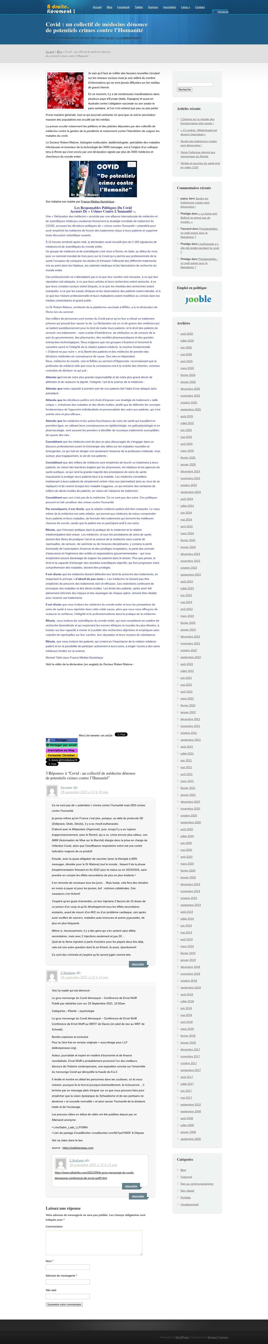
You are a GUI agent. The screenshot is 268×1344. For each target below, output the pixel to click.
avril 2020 (186, 856)
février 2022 (187, 705)
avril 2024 (186, 526)
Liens (185, 7)
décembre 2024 (190, 471)
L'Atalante (68, 972)
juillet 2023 (187, 588)
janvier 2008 (188, 1132)
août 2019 (186, 911)
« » (199, 217)
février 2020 (187, 870)
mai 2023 (186, 602)
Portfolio (185, 1197)
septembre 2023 (190, 574)
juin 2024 (186, 512)
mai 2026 (186, 354)
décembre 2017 (190, 1049)
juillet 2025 (187, 423)
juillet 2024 (187, 505)
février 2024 (187, 540)
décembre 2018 (190, 966)
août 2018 (186, 994)
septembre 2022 (190, 657)
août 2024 (186, 498)
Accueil (97, 7)
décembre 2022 (190, 636)
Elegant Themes (218, 1337)
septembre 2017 (190, 1070)
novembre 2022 (190, 643)
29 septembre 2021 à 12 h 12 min (84, 977)
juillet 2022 (187, 670)
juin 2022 (186, 677)
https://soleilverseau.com (78, 1147)
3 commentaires (128, 38)
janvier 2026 (188, 381)
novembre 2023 (190, 560)
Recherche (223, 12)
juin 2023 (186, 595)
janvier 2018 (188, 1042)
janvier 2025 (188, 464)
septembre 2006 (190, 1138)
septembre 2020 (190, 822)
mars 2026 (187, 368)
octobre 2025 (188, 402)
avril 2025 (186, 443)
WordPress (182, 1337)
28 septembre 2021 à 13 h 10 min (84, 791)
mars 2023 (187, 615)
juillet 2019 (187, 918)
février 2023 (187, 622)
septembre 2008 (190, 1111)
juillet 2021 (187, 753)
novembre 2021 (190, 726)
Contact (200, 7)
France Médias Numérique (97, 201)
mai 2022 (186, 684)
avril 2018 (186, 1021)
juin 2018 (186, 1008)
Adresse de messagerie (61, 1275)
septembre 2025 (190, 409)
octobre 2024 (188, 485)
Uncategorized (189, 1204)
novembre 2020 (190, 808)
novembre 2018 (190, 973)
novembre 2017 (190, 1056)
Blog (109, 7)
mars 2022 (187, 698)
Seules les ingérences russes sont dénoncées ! (194, 202)
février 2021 (187, 787)
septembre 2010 (190, 1104)
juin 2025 (186, 430)
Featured (186, 1176)
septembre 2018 (190, 987)
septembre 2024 (190, 492)
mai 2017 (186, 1097)
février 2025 (187, 457)
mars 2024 (187, 533)
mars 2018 (187, 1028)
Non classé (187, 1190)
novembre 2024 (190, 478)
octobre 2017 (188, 1063)
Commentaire (54, 1226)
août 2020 (186, 829)
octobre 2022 (188, 650)
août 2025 (186, 416)
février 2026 (187, 375)
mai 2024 (186, 519)
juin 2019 (186, 925)
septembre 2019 (190, 904)
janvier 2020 (188, 877)
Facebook (123, 7)
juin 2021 (186, 760)
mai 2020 (186, 849)
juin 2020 (186, 843)
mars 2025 (187, 450)
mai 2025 (186, 436)
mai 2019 (186, 932)
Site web (51, 1290)
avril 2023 (186, 609)
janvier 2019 (188, 960)
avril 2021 (186, 774)
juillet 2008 (187, 1125)
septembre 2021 (190, 739)
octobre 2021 (188, 732)
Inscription (169, 7)
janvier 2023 (188, 629)
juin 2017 (186, 1090)
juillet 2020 (187, 836)
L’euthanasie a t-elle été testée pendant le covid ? (199, 248)
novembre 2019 (190, 891)
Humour (153, 7)
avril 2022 (186, 691)
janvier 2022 (188, 712)
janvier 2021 (188, 794)
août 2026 (186, 333)
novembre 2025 (190, 395)
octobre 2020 (188, 815)
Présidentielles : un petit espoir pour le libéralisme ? (199, 233)
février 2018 (187, 1035)
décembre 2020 (190, 801)
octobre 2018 (188, 980)
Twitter (139, 7)
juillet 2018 (187, 1001)
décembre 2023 (190, 553)
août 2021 (186, 746)
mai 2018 (186, 1015)
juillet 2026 (187, 340)
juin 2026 (186, 347)
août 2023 (186, 581)
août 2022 (186, 664)
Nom (49, 1261)
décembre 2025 (190, 388)
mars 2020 (187, 863)
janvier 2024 (188, 547)
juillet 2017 (187, 1083)
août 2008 (186, 1118)
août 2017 (186, 1077)
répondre (138, 964)
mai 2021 (186, 767)
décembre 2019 (190, 884)
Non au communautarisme (196, 1183)
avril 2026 (186, 361)
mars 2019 (187, 946)
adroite (69, 38)
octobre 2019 (188, 898)
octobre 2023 (188, 567)
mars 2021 (187, 781)
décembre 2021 (190, 719)
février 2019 (187, 953)
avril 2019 (186, 939)
